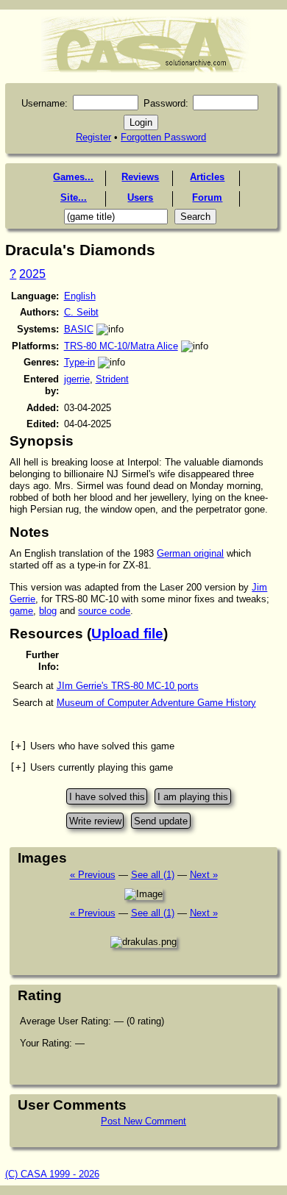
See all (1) (152, 874)
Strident (112, 379)
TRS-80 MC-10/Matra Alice (121, 346)
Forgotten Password (163, 137)
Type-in (79, 362)
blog (48, 610)
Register (93, 137)
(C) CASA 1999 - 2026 (52, 1174)
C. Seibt (81, 312)
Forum (207, 197)
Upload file (127, 633)
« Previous (93, 874)
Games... (73, 176)
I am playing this (192, 796)
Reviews (140, 176)
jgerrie (77, 379)
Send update (161, 820)
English (80, 296)
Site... (73, 197)
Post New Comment (143, 1121)
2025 (32, 274)
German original (190, 553)
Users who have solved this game (92, 746)
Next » (204, 874)
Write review (95, 820)
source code (104, 610)
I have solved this (107, 796)
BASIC (78, 329)
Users (140, 197)
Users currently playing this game (91, 767)
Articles (207, 176)
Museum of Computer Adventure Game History (156, 702)
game (21, 610)
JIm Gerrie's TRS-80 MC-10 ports (128, 685)
